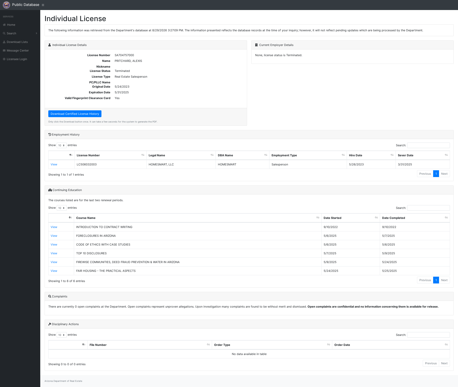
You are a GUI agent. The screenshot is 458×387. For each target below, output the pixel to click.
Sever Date (405, 155)
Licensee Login (17, 59)
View (54, 164)
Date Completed (393, 218)
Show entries (62, 145)
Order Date (342, 345)
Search (11, 33)
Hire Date (355, 155)
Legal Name (157, 155)
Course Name (86, 218)
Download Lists (17, 42)
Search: (401, 145)
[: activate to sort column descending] (61, 155)
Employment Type (284, 155)
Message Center (18, 50)
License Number (88, 155)
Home (11, 24)
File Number (98, 345)
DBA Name (225, 155)
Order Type (222, 345)
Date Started (332, 218)
